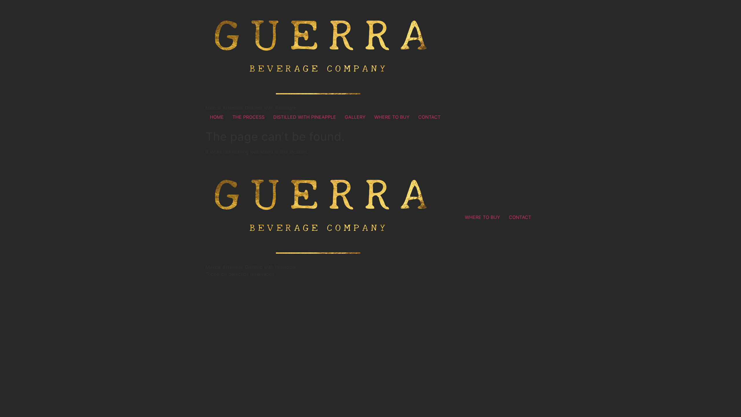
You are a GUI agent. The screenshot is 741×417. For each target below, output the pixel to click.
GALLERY (355, 117)
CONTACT (429, 117)
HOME (217, 117)
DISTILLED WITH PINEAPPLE (304, 117)
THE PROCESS (248, 117)
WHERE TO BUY (392, 117)
